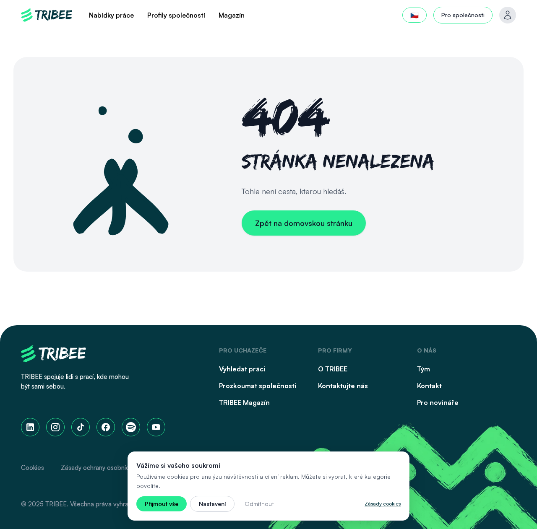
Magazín (232, 15)
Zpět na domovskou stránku (303, 223)
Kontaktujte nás (343, 385)
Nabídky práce (111, 15)
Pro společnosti (463, 14)
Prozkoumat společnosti (257, 385)
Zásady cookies (383, 503)
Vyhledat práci (242, 369)
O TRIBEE (332, 369)
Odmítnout (259, 503)
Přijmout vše (161, 503)
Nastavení (212, 503)
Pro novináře (438, 402)
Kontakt (429, 385)
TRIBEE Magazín (244, 402)
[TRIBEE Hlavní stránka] (46, 15)
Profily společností (176, 15)
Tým (423, 369)
